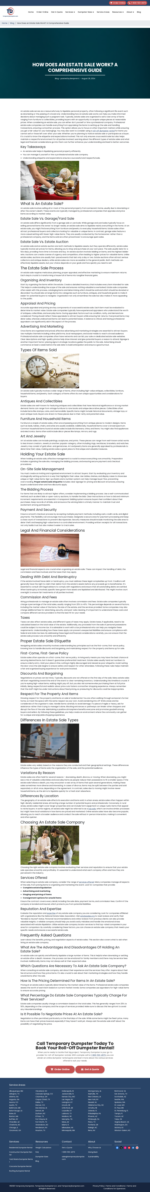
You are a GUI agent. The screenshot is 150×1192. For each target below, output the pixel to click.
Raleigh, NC (92, 1127)
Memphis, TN (67, 1119)
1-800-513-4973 (98, 1055)
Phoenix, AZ (92, 1116)
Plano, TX (92, 1122)
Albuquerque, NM (16, 1091)
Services (69, 12)
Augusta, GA (14, 1099)
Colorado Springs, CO (44, 1094)
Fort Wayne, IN (41, 1119)
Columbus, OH (41, 1096)
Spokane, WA (119, 1102)
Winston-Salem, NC (122, 1130)
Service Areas (103, 12)
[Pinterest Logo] (137, 1148)
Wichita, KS (118, 1127)
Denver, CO (40, 1105)
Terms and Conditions (115, 1186)
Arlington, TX (14, 1094)
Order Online (42, 12)
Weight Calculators (43, 1147)
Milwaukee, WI (67, 1127)
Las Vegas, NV (67, 1099)
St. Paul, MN (119, 1108)
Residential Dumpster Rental (20, 1147)
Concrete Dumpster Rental (20, 1166)
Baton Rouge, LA (15, 1111)
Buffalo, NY (13, 1119)
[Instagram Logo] (125, 1148)
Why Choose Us (94, 1147)
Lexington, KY (67, 1102)
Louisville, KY (67, 1111)
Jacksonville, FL (68, 1094)
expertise (51, 913)
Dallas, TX (39, 1102)
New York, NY (93, 1099)
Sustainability (93, 1156)
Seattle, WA (119, 1099)
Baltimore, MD (15, 1108)
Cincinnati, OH (15, 1130)
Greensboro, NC (42, 1125)
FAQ (37, 1152)
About (130, 12)
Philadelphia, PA (94, 1113)
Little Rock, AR (67, 1108)
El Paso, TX (40, 1116)
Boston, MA (13, 1116)
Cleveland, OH (41, 1091)
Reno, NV (91, 1130)
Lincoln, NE (66, 1105)
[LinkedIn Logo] (133, 1148)
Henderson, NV (41, 1127)
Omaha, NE (92, 1108)
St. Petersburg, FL (121, 1111)
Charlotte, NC (14, 1125)
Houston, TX (40, 1130)
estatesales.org (87, 916)
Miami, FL (65, 1125)
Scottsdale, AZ (120, 1096)
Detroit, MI (40, 1111)
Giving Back (93, 1152)
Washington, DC (121, 1125)
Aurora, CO (13, 1102)
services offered (86, 882)
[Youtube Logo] (129, 1148)
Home (31, 12)
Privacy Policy (98, 1186)
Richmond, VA (120, 1091)
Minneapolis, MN (68, 1130)
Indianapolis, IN (68, 1091)
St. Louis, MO (119, 1105)
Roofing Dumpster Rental (19, 1171)
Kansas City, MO (68, 1096)
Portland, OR (93, 1125)
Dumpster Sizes (85, 12)
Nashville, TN (93, 1094)
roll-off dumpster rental (103, 130)
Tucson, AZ (118, 1116)
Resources (117, 12)
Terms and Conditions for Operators (119, 1187)
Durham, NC (40, 1113)
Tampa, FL (118, 1113)
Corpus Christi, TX (43, 1099)
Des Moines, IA (41, 1108)
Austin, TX (13, 1105)
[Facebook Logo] (117, 1148)
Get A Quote (57, 12)
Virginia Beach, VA (121, 1122)
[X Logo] (121, 1148)
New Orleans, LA (94, 1096)
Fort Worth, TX (41, 1122)
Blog (139, 12)
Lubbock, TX (67, 1113)
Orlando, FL (92, 1111)
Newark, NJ (92, 1102)
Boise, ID (12, 1113)
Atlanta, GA (13, 1096)
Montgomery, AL (94, 1091)
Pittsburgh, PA (93, 1119)
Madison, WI (66, 1116)
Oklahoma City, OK (96, 1105)
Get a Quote (67, 1147)
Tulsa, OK (118, 1119)
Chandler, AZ (14, 1122)
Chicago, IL (13, 1127)
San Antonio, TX (120, 1094)
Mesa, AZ (65, 1122)
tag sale (92, 808)
